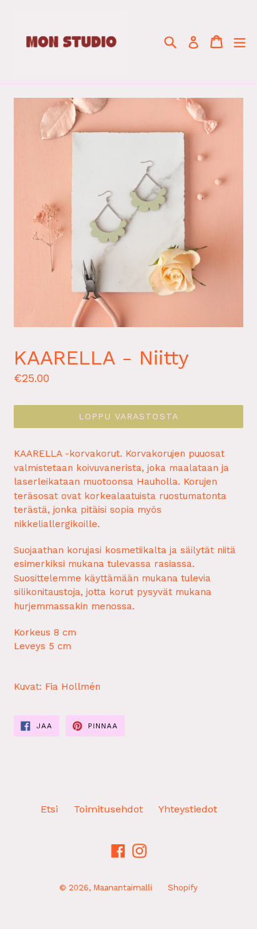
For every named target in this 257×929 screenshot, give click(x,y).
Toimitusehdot (108, 809)
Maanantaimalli (122, 887)
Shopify (183, 887)
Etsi (49, 809)
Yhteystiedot (187, 809)
